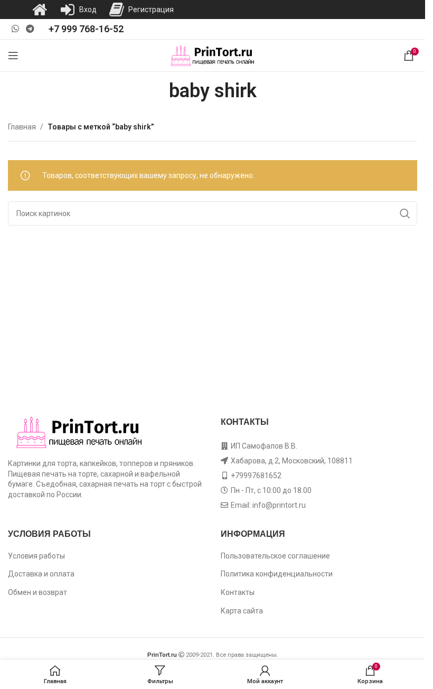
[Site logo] (212, 55)
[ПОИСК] (405, 213)
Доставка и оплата (41, 574)
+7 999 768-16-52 (86, 28)
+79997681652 (256, 475)
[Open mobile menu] (13, 55)
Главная (22, 127)
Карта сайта (242, 611)
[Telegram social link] (29, 29)
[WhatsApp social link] (15, 29)
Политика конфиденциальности (277, 574)
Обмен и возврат (37, 592)
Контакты (238, 592)
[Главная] (40, 9)
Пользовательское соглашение (275, 556)
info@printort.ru (279, 505)
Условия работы (36, 556)
